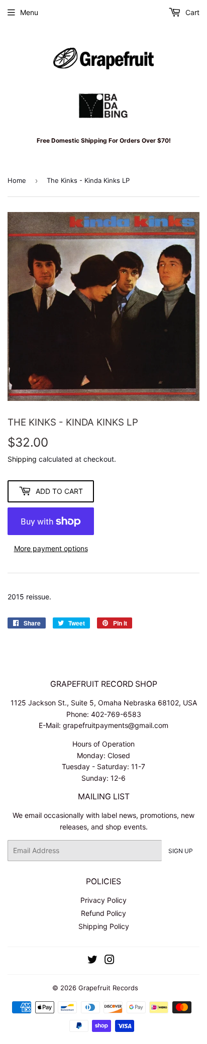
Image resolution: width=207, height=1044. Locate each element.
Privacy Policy (103, 900)
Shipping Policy (103, 926)
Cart (191, 12)
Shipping (22, 459)
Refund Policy (103, 913)
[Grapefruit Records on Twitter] (92, 961)
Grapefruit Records (108, 988)
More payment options (51, 548)
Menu (29, 12)
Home (17, 180)
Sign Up (180, 851)
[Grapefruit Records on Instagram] (110, 961)
